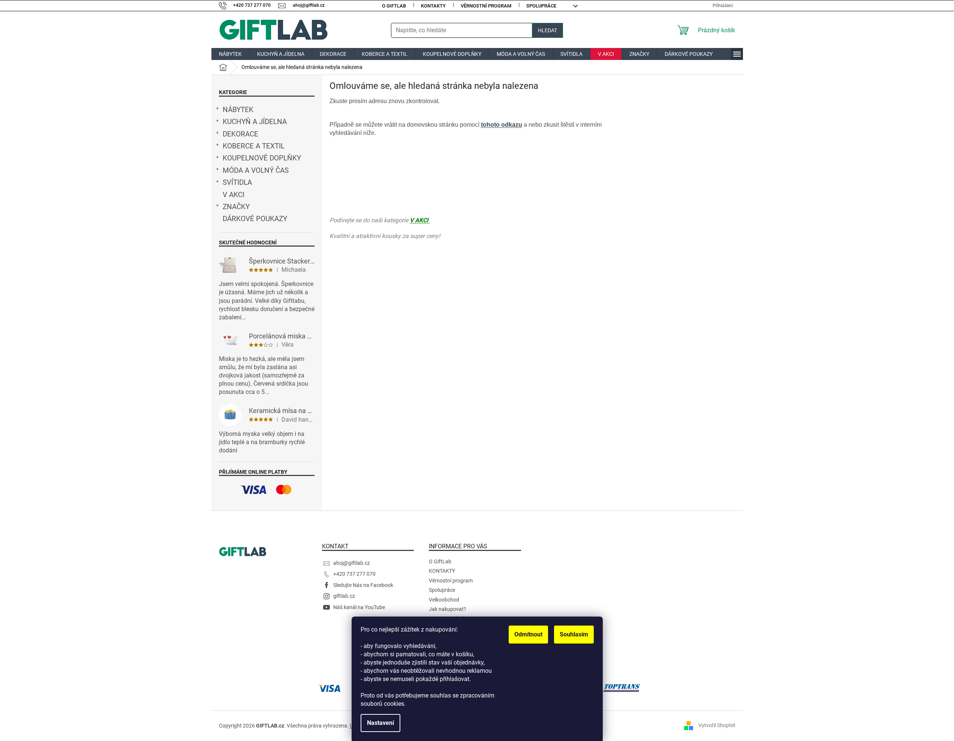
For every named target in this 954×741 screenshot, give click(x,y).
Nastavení (380, 722)
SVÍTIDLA (237, 182)
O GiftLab (394, 6)
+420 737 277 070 (354, 574)
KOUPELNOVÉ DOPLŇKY (262, 158)
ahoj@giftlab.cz (351, 563)
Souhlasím (574, 634)
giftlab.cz (344, 596)
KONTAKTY (433, 6)
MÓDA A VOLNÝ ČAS (256, 170)
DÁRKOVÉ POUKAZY (255, 219)
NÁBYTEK (238, 110)
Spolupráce (541, 6)
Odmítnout (528, 634)
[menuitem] (230, 54)
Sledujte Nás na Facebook (363, 585)
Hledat (547, 30)
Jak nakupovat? (447, 609)
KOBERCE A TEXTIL (254, 146)
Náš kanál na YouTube (359, 607)
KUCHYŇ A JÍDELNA (255, 122)
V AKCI (233, 195)
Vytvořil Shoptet (716, 725)
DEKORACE (240, 134)
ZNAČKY (236, 207)
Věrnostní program (486, 6)
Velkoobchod (444, 600)
